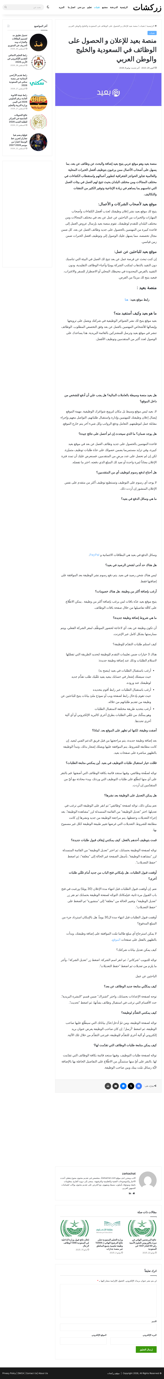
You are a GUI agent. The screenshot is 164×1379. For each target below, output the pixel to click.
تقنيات (97, 7)
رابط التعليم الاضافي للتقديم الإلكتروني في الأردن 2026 (17, 58)
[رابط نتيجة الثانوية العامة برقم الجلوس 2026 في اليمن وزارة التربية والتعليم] (38, 102)
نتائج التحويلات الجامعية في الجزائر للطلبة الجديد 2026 (18, 118)
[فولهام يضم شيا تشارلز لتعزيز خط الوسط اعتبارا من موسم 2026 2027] (38, 142)
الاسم (154, 1321)
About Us (43, 1373)
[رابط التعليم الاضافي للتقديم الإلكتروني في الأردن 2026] (38, 62)
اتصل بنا (71, 7)
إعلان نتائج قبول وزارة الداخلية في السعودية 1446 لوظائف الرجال (75, 1242)
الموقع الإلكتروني (99, 1335)
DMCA (21, 1373)
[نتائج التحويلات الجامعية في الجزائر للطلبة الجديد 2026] (38, 122)
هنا (126, 299)
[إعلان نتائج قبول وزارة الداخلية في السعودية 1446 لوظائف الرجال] (74, 1228)
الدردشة (114, 7)
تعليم (89, 7)
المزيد (61, 7)
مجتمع (105, 7)
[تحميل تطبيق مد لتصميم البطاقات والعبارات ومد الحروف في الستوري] (38, 42)
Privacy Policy (9, 1373)
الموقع (116, 939)
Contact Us (31, 1373)
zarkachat (129, 1173)
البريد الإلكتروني (150, 1335)
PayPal (94, 555)
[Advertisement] (108, 133)
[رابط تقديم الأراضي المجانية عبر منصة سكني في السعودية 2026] (38, 82)
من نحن (81, 7)
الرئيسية (124, 7)
